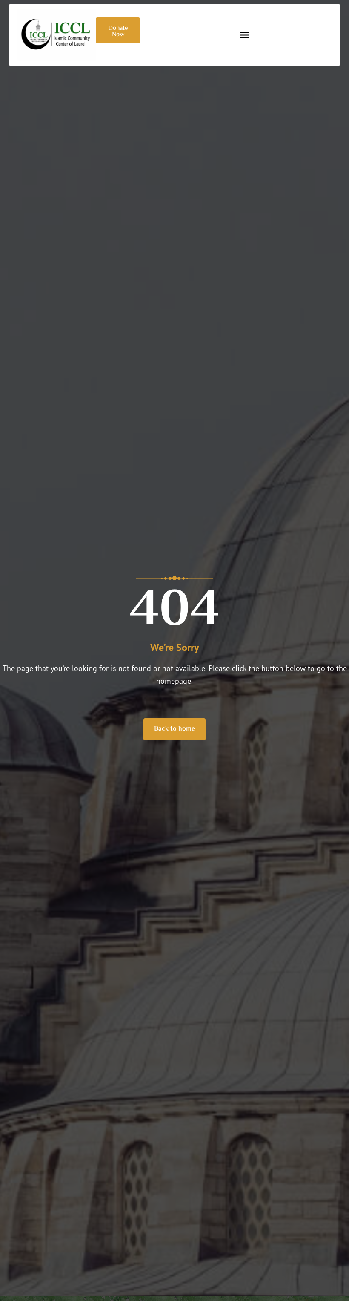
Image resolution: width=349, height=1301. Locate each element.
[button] (245, 35)
